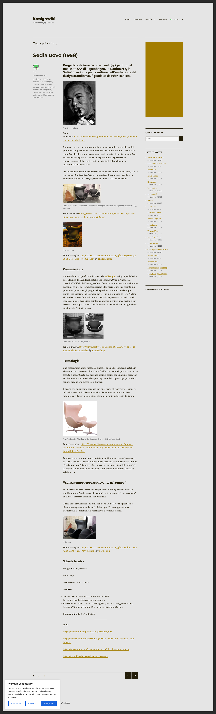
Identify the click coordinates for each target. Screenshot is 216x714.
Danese (36, 84)
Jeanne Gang (153, 188)
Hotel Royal (44, 87)
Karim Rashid (153, 243)
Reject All (32, 703)
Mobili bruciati (153, 256)
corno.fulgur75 (98, 217)
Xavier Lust (152, 207)
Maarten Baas (153, 262)
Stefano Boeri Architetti (157, 164)
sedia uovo (37, 95)
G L (34, 72)
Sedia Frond (152, 225)
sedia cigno (48, 92)
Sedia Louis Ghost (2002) (158, 274)
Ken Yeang (152, 182)
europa (36, 87)
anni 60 (43, 79)
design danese (46, 84)
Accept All (49, 703)
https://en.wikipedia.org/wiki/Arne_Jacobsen (85, 656)
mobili (52, 87)
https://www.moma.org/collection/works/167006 (87, 631)
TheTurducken (105, 259)
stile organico (38, 98)
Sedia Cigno (110, 276)
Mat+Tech (150, 19)
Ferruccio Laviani (154, 213)
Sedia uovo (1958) (55, 55)
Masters (138, 19)
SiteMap (162, 19)
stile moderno (48, 95)
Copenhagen (47, 82)
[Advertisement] (164, 79)
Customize (16, 703)
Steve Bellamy (98, 350)
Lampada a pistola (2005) (158, 268)
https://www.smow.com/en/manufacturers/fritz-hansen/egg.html (96, 649)
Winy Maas (152, 170)
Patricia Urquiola (154, 219)
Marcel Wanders (154, 237)
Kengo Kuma (153, 176)
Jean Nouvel (152, 194)
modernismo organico (42, 90)
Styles (127, 19)
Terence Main (153, 231)
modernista (37, 92)
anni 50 (36, 79)
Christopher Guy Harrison (158, 249)
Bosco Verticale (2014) (156, 157)
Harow (150, 200)
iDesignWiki (44, 19)
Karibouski (104, 551)
